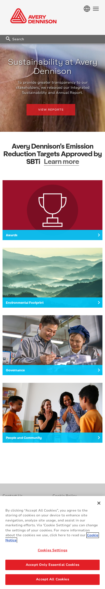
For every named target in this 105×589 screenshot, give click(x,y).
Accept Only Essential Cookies (52, 564)
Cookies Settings (52, 550)
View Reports (50, 110)
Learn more (61, 161)
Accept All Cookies (52, 579)
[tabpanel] (52, 88)
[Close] (98, 503)
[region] (52, 542)
